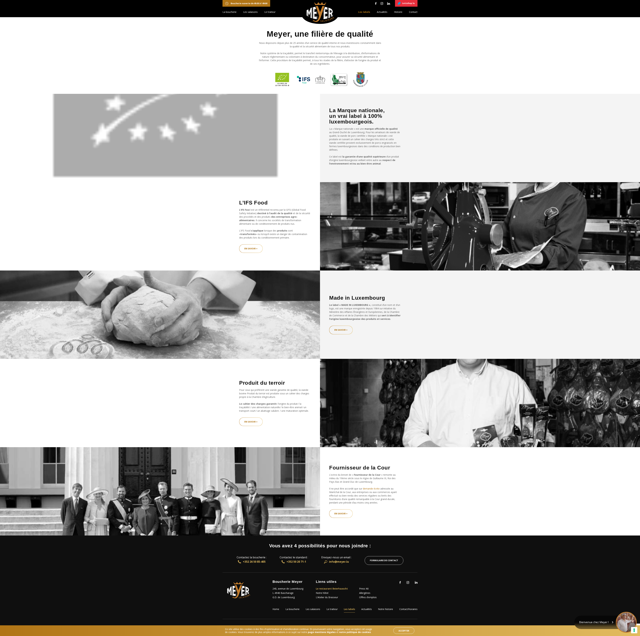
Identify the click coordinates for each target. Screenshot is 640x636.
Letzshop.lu (408, 3)
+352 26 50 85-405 (254, 562)
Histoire (398, 12)
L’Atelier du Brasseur (327, 597)
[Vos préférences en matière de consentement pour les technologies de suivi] (634, 630)
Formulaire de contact (384, 560)
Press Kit (364, 588)
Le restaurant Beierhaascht (332, 588)
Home (275, 609)
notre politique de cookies (355, 632)
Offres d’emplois (368, 597)
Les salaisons (250, 12)
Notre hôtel (322, 592)
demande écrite (371, 488)
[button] (605, 622)
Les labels (364, 12)
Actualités (382, 12)
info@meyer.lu (339, 562)
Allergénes (364, 592)
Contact (413, 12)
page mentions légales (322, 632)
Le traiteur (270, 12)
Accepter (403, 630)
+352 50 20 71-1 (296, 562)
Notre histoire (385, 609)
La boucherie (229, 12)
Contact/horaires (408, 609)
